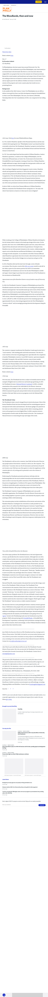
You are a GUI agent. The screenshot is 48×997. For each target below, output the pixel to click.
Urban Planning (6, 5)
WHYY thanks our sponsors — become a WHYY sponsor (13, 775)
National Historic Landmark (24, 384)
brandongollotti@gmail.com (37, 684)
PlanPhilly (20, 709)
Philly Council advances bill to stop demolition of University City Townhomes (31, 733)
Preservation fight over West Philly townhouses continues (15, 754)
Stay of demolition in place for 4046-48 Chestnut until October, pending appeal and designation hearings (23, 747)
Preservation (13, 5)
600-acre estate (29, 266)
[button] (4, 995)
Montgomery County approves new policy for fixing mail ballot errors (17, 782)
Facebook (8, 688)
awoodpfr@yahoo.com (8, 653)
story (11, 55)
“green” (4, 616)
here (13, 138)
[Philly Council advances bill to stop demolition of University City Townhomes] (9, 736)
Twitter (10, 688)
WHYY (5, 2)
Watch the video (6, 52)
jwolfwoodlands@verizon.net (18, 641)
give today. (9, 699)
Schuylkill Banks (27, 618)
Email (13, 688)
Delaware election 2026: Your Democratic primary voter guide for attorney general (19, 787)
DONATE (39, 2)
